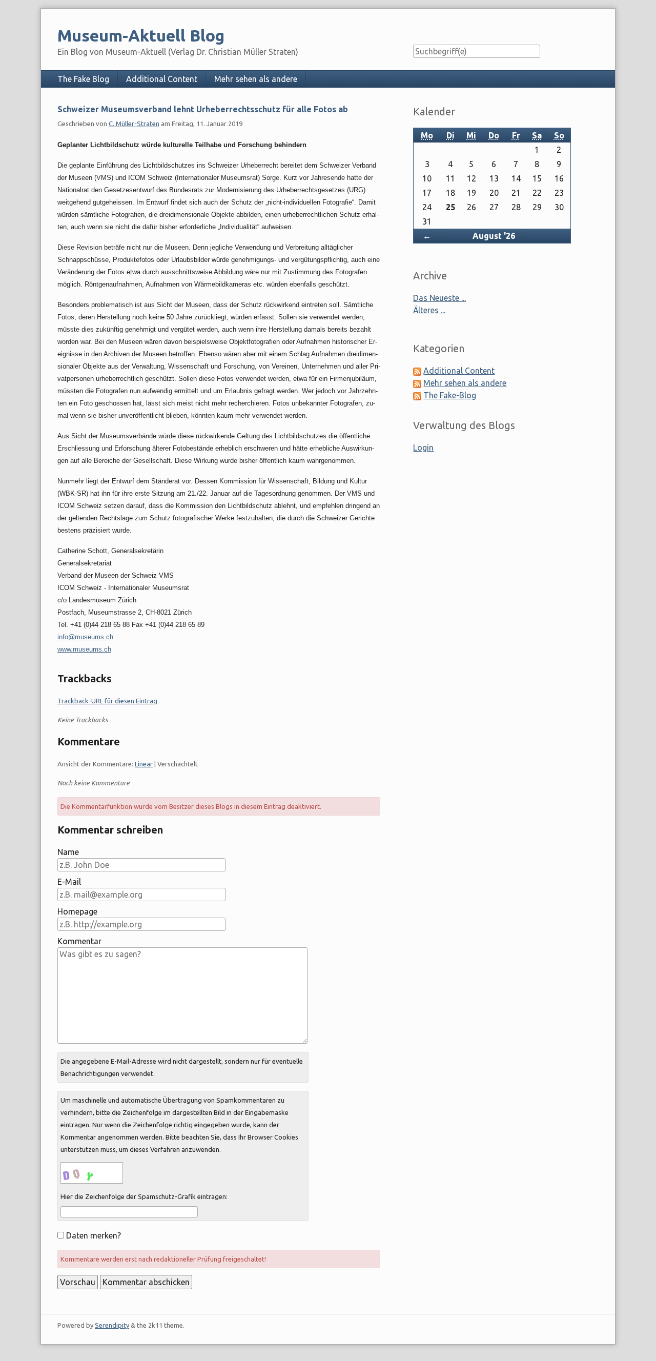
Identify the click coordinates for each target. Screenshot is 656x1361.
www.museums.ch (84, 649)
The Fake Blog (83, 79)
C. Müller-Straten (134, 123)
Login (423, 447)
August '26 (494, 235)
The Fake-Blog (449, 395)
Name (68, 852)
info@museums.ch (85, 637)
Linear (144, 763)
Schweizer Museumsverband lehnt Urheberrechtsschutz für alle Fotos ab (202, 109)
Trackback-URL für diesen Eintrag (107, 700)
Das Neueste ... (439, 297)
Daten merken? (93, 1235)
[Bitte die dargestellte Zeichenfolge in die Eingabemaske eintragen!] (91, 1173)
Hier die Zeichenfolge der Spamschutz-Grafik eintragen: (144, 1196)
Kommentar (79, 941)
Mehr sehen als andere (255, 79)
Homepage (77, 911)
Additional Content (161, 79)
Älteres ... (429, 310)
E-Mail (69, 881)
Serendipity (112, 1325)
